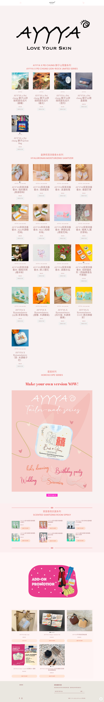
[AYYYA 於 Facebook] (19, 698)
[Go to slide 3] (52, 666)
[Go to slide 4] (53, 666)
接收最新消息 (58, 685)
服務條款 (21, 684)
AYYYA (75, 698)
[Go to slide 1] (83, 262)
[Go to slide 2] (84, 262)
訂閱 (81, 691)
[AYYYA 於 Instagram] (22, 698)
